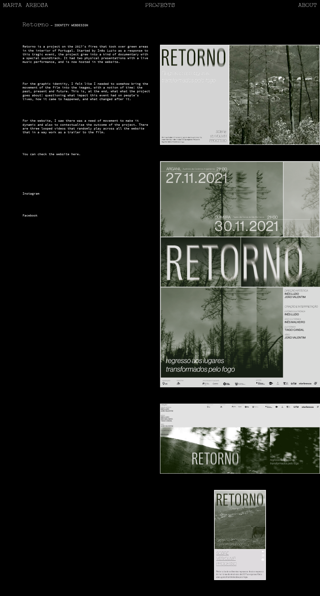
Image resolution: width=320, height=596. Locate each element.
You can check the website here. (51, 154)
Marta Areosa (25, 5)
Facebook (30, 215)
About (307, 5)
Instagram (30, 193)
